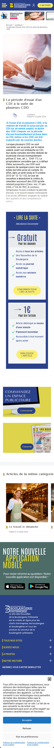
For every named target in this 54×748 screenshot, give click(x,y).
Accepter (27, 720)
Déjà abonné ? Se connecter (27, 224)
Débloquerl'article (27, 354)
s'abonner (45, 5)
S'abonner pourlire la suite (27, 290)
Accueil (9, 25)
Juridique (18, 25)
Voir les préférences (27, 736)
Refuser (27, 728)
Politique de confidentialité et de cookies (14, 744)
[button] (49, 678)
